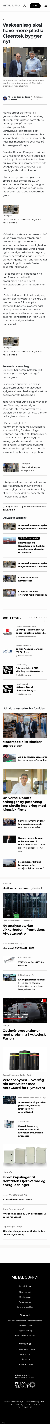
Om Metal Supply (25, 1364)
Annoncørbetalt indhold (25, 1335)
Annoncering (25, 1302)
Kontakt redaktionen (25, 1349)
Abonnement (25, 1292)
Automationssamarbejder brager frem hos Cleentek (23, 221)
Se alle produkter (25, 1307)
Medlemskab (25, 1297)
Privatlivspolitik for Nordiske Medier (25, 1320)
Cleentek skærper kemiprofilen (30, 469)
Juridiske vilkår (25, 1325)
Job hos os (25, 1359)
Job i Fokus (11, 617)
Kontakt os (25, 1354)
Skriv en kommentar (36, 506)
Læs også (7, 215)
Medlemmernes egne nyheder (21, 888)
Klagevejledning (25, 1330)
